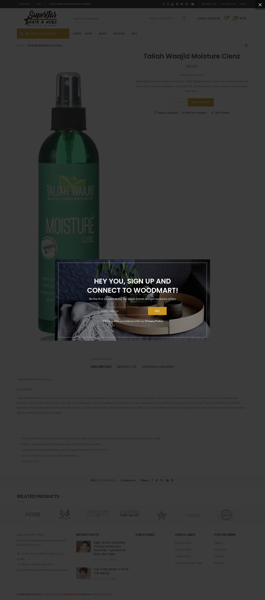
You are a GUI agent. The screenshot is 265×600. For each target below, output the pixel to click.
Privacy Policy (154, 321)
